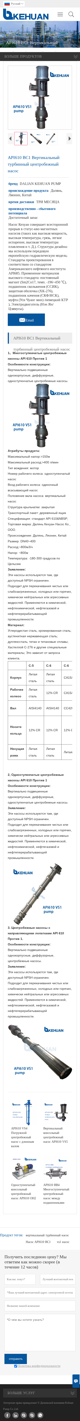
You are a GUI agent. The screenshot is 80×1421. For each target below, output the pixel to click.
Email (26, 319)
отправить (15, 1358)
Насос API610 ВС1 (38, 1242)
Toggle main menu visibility (60, 14)
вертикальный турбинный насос (47, 1235)
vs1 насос (63, 1242)
